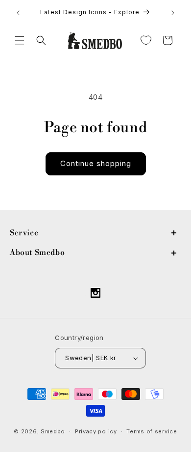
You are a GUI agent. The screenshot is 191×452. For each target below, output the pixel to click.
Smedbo (53, 431)
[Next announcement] (173, 13)
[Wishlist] (146, 40)
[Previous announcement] (18, 13)
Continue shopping (95, 163)
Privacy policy (96, 431)
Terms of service (151, 431)
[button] (19, 40)
